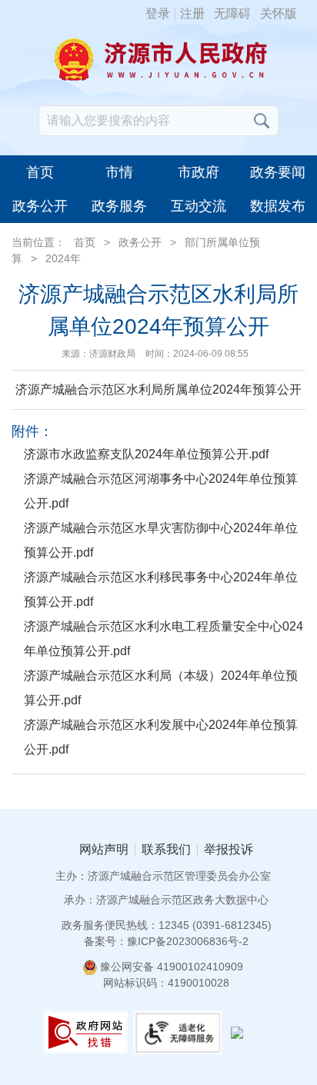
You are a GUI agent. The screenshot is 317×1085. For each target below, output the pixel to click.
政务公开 (40, 206)
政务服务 (119, 206)
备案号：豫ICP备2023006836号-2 (166, 941)
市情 (119, 172)
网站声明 (103, 850)
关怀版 (278, 14)
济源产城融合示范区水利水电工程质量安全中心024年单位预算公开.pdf (163, 638)
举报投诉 (228, 850)
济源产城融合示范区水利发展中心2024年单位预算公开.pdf (161, 737)
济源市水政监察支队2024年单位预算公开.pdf (146, 454)
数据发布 (277, 206)
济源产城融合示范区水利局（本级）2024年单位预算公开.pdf (161, 688)
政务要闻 (277, 172)
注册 (192, 14)
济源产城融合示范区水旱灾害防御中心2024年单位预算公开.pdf (161, 540)
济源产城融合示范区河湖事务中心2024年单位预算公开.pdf (161, 491)
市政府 (198, 172)
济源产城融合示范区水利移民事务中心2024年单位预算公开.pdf (161, 589)
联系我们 (166, 850)
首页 (40, 172)
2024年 (63, 258)
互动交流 (198, 206)
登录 (157, 14)
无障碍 (232, 14)
